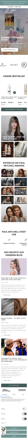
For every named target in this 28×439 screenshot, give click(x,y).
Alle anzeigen (14, 385)
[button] (22, 10)
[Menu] (2, 10)
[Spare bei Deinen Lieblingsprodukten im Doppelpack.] (14, 31)
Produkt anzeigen (14, 92)
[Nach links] (2, 6)
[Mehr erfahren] (14, 4)
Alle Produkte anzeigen (14, 109)
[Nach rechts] (25, 6)
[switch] (3, 433)
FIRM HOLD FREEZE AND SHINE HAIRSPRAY (9, 97)
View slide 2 (14, 53)
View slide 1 (9, 53)
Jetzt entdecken (10, 49)
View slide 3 (19, 53)
